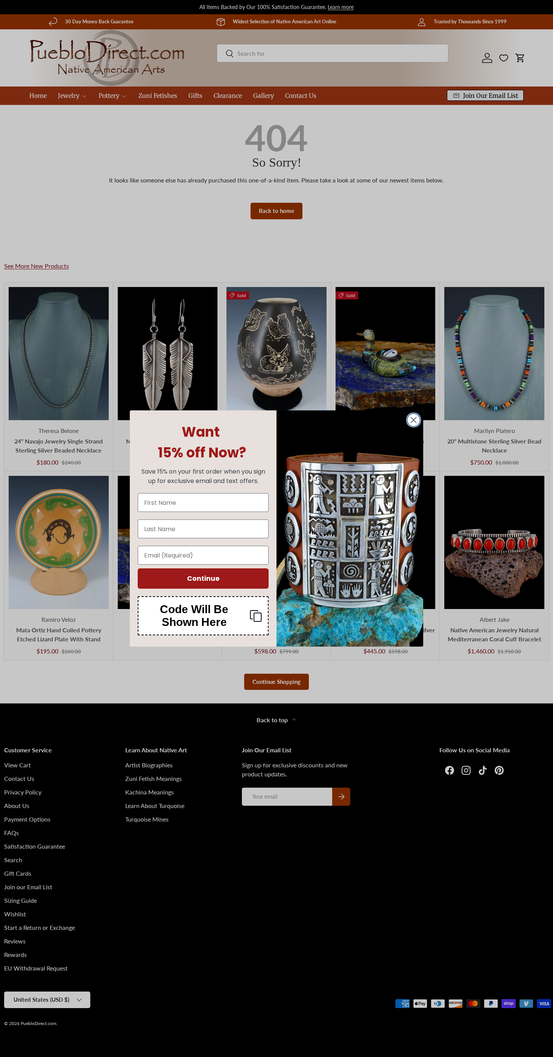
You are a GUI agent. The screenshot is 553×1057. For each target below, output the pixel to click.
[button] (203, 615)
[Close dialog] (413, 420)
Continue (203, 578)
